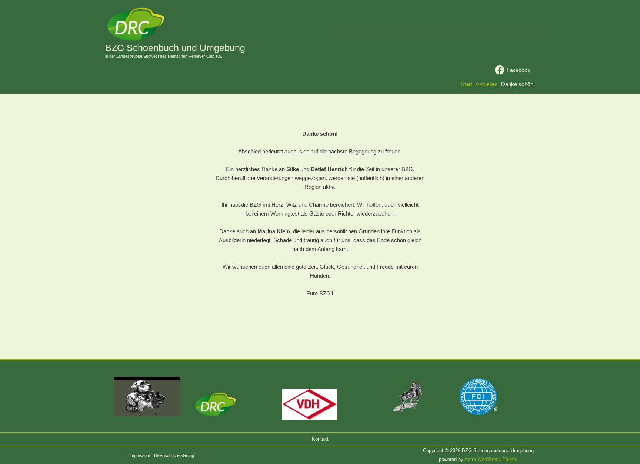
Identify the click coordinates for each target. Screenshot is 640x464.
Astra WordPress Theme (490, 459)
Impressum (140, 455)
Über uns (350, 32)
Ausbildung (448, 32)
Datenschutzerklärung (174, 455)
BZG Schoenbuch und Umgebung (175, 48)
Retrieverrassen (494, 32)
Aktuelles (385, 32)
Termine (411, 32)
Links (526, 32)
